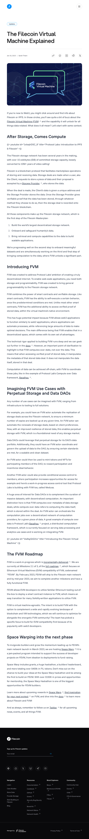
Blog (8, 806)
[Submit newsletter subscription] (50, 754)
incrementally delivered (56, 562)
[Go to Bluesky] (30, 768)
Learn (9, 785)
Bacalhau (24, 377)
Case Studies (11, 789)
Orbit (68, 792)
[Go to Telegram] (38, 768)
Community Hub (72, 785)
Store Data (11, 792)
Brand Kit (30, 806)
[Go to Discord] (15, 768)
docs (28, 345)
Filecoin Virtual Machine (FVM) (23, 121)
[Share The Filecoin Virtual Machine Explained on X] (80, 56)
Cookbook (30, 789)
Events (69, 789)
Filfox (49, 795)
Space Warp (67, 649)
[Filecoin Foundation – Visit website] (21, 830)
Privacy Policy (55, 831)
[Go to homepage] (9, 6)
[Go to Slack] (8, 768)
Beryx (49, 785)
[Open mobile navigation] (79, 6)
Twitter (53, 707)
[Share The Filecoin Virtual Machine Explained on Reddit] (73, 56)
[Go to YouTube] (45, 768)
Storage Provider (31, 183)
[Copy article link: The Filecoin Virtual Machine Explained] (53, 56)
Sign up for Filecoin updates (17, 749)
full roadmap (52, 566)
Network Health (32, 814)
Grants (29, 796)
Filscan (49, 799)
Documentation (32, 785)
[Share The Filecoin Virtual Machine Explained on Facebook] (60, 56)
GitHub (29, 793)
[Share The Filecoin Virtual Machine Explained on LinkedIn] (67, 56)
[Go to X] (23, 768)
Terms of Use (75, 831)
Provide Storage (13, 796)
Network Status (32, 810)
